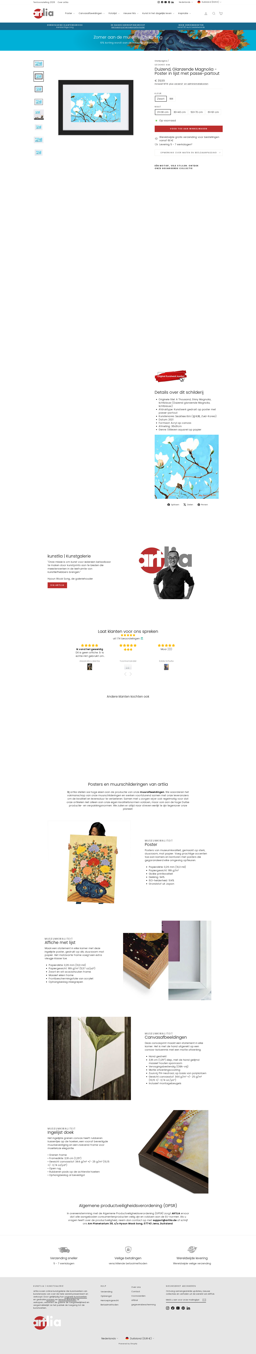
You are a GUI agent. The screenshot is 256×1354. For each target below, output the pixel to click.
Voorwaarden (138, 1295)
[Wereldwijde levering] (192, 1249)
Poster (69, 13)
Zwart (160, 98)
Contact (135, 1291)
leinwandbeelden (67, 1299)
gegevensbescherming (143, 1304)
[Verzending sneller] (64, 1249)
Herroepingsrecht (110, 1300)
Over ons (136, 1287)
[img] (128, 635)
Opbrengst (106, 1296)
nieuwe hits (129, 13)
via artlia (57, 585)
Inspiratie (183, 13)
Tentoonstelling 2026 (44, 2)
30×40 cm (180, 112)
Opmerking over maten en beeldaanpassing (188, 152)
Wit (171, 98)
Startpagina (161, 60)
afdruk (134, 1300)
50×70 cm (197, 112)
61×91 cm (213, 112)
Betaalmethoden (109, 1304)
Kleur (158, 93)
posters (51, 1299)
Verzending (106, 1291)
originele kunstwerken (75, 1296)
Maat (158, 106)
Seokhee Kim (162, 64)
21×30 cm (163, 112)
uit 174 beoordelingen (126, 638)
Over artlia (63, 2)
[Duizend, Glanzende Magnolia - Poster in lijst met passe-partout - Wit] (160, 362)
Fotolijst (113, 13)
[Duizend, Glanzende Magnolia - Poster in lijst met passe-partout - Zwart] (156, 362)
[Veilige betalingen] (128, 1249)
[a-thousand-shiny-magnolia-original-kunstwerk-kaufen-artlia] (189, 376)
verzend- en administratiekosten (191, 84)
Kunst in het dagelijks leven (157, 13)
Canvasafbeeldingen (91, 13)
